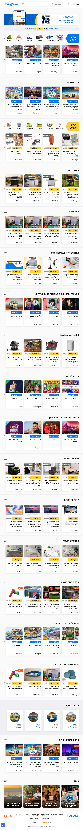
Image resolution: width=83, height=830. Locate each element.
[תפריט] (77, 3)
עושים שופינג (73, 126)
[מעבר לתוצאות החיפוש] (23, 4)
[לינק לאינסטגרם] (6, 817)
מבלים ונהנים (73, 38)
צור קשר (54, 815)
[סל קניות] (73, 3)
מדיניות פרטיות (46, 818)
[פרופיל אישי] (69, 3)
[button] (5, 38)
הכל (5, 82)
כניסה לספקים (33, 818)
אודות (61, 815)
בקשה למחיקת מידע (32, 815)
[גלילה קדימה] (5, 38)
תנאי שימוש (20, 815)
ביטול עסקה (45, 815)
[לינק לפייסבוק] (11, 817)
